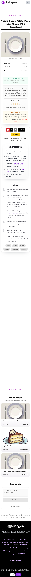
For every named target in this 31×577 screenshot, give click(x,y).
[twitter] (11, 130)
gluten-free (9, 539)
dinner (16, 551)
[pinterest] (8, 130)
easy (5, 550)
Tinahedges (25, 474)
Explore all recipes (15, 560)
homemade (8, 554)
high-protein (11, 551)
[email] (15, 130)
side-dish (24, 249)
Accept (18, 574)
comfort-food (20, 542)
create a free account (11, 107)
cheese (26, 551)
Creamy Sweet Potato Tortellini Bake (14, 471)
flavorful (16, 545)
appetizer (14, 554)
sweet (8, 245)
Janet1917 (7, 63)
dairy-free (24, 539)
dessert (6, 545)
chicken (21, 553)
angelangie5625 (24, 449)
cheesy (10, 542)
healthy (6, 249)
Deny (12, 574)
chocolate (6, 548)
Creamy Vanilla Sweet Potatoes (13, 421)
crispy (14, 542)
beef (19, 539)
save (16, 134)
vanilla (15, 245)
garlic (16, 539)
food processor (13, 213)
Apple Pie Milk (7, 446)
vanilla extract (18, 163)
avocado (19, 548)
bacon (11, 544)
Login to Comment (15, 500)
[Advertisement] (15, 10)
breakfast (23, 545)
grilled (27, 542)
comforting (15, 249)
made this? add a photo (15, 58)
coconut (21, 551)
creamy (22, 245)
